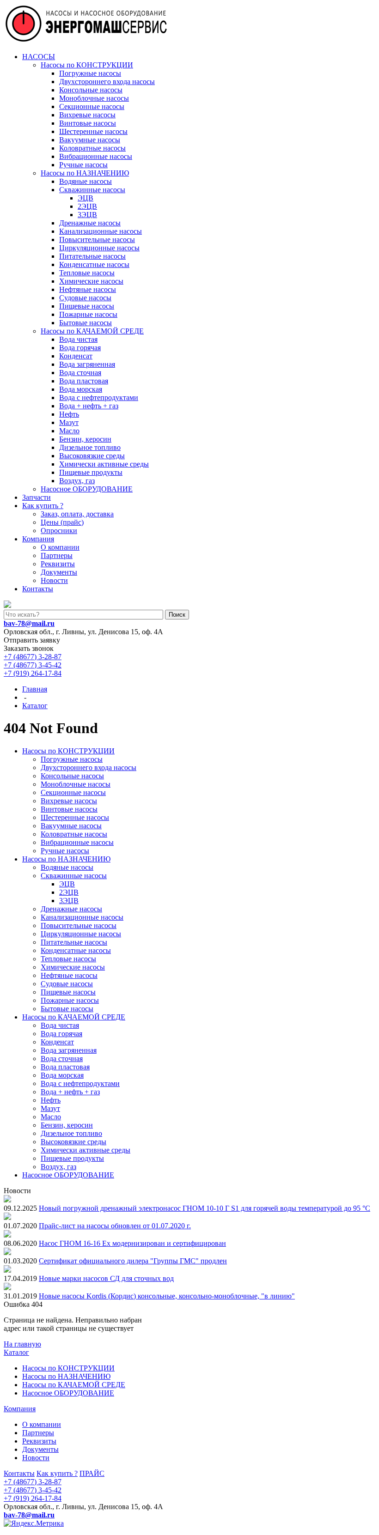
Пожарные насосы (88, 314)
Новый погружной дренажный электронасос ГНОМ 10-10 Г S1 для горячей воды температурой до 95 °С (204, 1208)
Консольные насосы (90, 90)
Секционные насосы (91, 106)
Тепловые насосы (87, 273)
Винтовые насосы (87, 123)
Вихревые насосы (87, 115)
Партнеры (57, 555)
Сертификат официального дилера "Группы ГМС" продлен (133, 1261)
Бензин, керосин (85, 439)
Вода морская (80, 389)
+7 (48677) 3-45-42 (32, 665)
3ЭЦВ (87, 214)
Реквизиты (58, 564)
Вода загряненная (87, 364)
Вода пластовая (83, 381)
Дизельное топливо (90, 447)
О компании (60, 547)
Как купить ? (42, 506)
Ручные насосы (83, 165)
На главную (22, 1344)
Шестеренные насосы (93, 131)
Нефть (69, 414)
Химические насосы (91, 281)
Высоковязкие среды (92, 456)
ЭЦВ (85, 198)
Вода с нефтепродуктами (98, 397)
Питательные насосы (92, 256)
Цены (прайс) (62, 522)
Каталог (16, 1352)
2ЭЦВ (87, 206)
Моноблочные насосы (94, 98)
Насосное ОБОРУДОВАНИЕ (87, 489)
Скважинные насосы (92, 190)
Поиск (177, 614)
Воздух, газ (77, 481)
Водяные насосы (85, 181)
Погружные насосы (90, 73)
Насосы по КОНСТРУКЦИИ (87, 65)
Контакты (37, 589)
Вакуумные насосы (89, 140)
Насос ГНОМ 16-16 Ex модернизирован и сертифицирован (132, 1243)
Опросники (59, 530)
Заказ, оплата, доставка (77, 514)
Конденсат (75, 356)
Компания (38, 539)
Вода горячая (80, 348)
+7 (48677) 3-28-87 (32, 657)
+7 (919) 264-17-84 (32, 673)
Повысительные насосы (97, 239)
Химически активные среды (104, 464)
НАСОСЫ (38, 57)
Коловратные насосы (92, 148)
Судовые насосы (85, 298)
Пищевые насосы (86, 306)
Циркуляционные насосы (99, 248)
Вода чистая (78, 339)
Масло (69, 431)
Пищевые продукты (90, 472)
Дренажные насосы (90, 223)
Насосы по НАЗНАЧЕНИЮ (85, 173)
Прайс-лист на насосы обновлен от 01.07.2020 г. (115, 1226)
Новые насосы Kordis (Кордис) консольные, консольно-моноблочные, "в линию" (167, 1296)
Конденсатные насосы (94, 264)
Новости (54, 580)
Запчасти (36, 497)
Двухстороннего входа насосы (107, 81)
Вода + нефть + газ (88, 406)
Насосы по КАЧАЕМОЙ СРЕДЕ (92, 331)
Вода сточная (80, 372)
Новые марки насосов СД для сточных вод (106, 1278)
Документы (59, 572)
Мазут (69, 422)
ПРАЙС (91, 1473)
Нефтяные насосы (87, 289)
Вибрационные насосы (95, 156)
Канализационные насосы (100, 231)
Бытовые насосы (85, 323)
